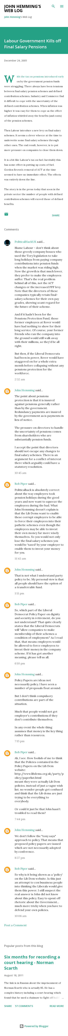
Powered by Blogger (36, 1026)
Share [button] (56, 215)
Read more (57, 1006)
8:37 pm (20, 857)
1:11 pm (19, 593)
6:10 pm (20, 663)
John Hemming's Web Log (22, 8)
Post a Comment (15, 925)
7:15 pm (19, 741)
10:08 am (21, 916)
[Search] (53, 6)
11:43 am (20, 558)
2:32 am (20, 379)
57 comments (24, 1006)
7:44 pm (20, 819)
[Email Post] (6, 215)
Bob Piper (21, 483)
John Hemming (12, 17)
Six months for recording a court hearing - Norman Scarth (32, 962)
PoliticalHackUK (25, 241)
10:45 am (20, 473)
